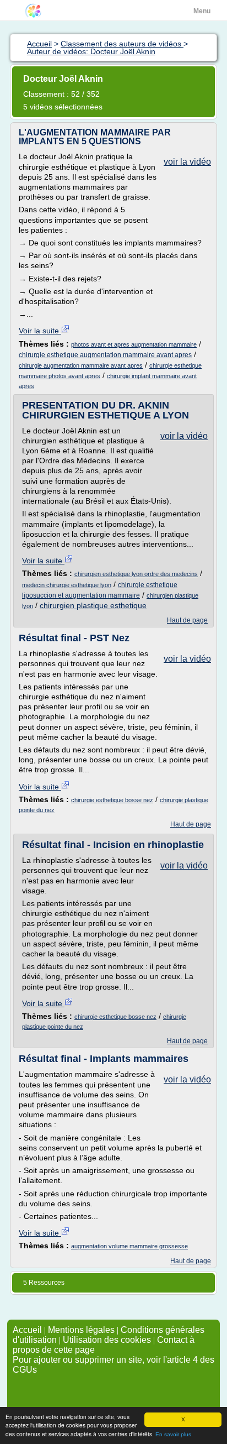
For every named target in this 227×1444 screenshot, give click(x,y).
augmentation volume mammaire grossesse (129, 1246)
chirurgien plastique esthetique (93, 605)
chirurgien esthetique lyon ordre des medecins (136, 574)
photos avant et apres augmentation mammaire (134, 344)
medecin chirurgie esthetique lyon (66, 585)
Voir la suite (40, 330)
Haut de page (187, 620)
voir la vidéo (187, 161)
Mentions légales (81, 1330)
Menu (201, 11)
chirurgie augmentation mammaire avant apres (81, 365)
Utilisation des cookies (107, 1339)
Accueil (27, 1330)
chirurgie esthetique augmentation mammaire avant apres (105, 355)
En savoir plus (173, 1434)
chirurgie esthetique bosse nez (112, 800)
